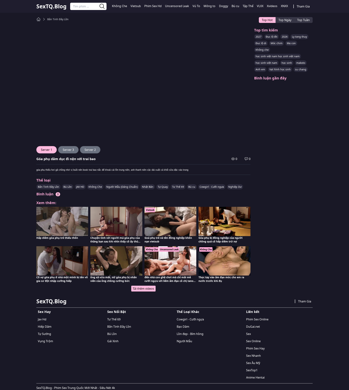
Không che (262, 49)
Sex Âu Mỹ (253, 363)
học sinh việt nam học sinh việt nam (278, 56)
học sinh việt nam (266, 63)
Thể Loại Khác (188, 311)
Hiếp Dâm (44, 327)
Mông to (209, 6)
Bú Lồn (67, 186)
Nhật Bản (147, 186)
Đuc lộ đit (271, 36)
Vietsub (136, 6)
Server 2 (90, 150)
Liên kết (252, 311)
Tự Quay (163, 186)
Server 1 (46, 150)
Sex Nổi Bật (116, 311)
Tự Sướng (44, 334)
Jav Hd (42, 319)
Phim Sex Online (257, 319)
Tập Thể (248, 6)
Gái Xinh (113, 341)
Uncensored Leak (177, 6)
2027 (258, 36)
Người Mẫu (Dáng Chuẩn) (122, 186)
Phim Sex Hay (255, 348)
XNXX (284, 6)
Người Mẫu (184, 341)
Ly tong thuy (299, 36)
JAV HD (80, 186)
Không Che (119, 6)
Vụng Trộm (45, 341)
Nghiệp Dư (235, 186)
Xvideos (272, 6)
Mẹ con (291, 43)
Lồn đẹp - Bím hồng (190, 334)
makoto (300, 63)
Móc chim (276, 43)
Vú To (196, 6)
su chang (300, 69)
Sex (248, 334)
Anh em (260, 69)
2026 (285, 36)
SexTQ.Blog (51, 6)
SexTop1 (252, 370)
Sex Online (253, 341)
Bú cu (235, 6)
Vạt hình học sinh (280, 69)
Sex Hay (44, 311)
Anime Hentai (255, 377)
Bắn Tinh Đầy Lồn (58, 19)
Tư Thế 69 (178, 186)
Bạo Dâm (183, 327)
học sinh (287, 63)
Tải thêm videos (143, 289)
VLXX (260, 6)
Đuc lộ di (261, 43)
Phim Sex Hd (153, 6)
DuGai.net (253, 327)
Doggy (223, 6)
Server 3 (68, 150)
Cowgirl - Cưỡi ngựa (212, 186)
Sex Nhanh (253, 356)
